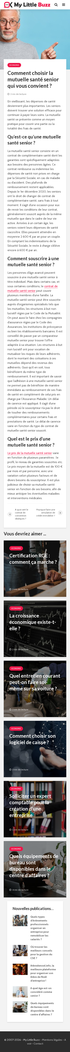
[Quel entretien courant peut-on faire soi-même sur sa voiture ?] (35, 688)
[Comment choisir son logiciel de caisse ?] (35, 748)
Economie (14, 65)
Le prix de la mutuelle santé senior (29, 453)
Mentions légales (52, 1039)
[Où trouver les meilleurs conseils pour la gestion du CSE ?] (20, 950)
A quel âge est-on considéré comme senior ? (41, 991)
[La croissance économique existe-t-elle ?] (35, 628)
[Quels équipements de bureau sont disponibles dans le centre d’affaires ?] (35, 869)
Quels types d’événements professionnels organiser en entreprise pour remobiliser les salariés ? (39, 928)
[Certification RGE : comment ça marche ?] (35, 568)
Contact (38, 1043)
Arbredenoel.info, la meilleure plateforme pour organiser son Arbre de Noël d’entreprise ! (43, 973)
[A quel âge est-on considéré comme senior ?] (20, 991)
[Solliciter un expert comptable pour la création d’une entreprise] (35, 809)
